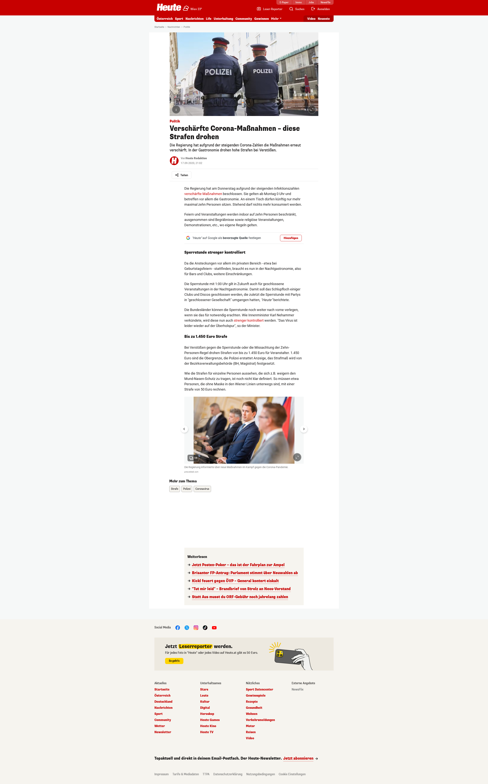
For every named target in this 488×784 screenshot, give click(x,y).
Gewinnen (261, 19)
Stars (204, 689)
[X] (187, 628)
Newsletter (162, 732)
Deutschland (163, 702)
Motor (250, 726)
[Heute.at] (169, 7)
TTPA (206, 774)
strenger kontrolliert (249, 320)
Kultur (204, 702)
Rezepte (252, 702)
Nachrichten (174, 27)
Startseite (159, 27)
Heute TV (207, 732)
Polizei (186, 489)
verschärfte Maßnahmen (203, 194)
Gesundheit (254, 708)
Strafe (174, 489)
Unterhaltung (223, 19)
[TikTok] (205, 628)
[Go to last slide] (184, 429)
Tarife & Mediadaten (186, 774)
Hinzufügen (291, 238)
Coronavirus (202, 489)
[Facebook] (177, 628)
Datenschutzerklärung (227, 774)
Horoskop (207, 714)
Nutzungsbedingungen (260, 774)
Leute (204, 696)
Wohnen (251, 714)
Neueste (324, 19)
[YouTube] (214, 628)
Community (243, 19)
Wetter (159, 726)
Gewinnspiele (256, 696)
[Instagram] (196, 628)
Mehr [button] (275, 19)
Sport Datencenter (259, 689)
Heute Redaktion (196, 158)
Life (208, 19)
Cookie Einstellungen (292, 774)
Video (311, 19)
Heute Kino (208, 726)
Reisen (251, 732)
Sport (179, 19)
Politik (187, 27)
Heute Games (210, 720)
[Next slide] (303, 429)
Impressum (161, 774)
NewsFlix (297, 689)
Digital (205, 708)
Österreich (165, 19)
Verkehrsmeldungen (260, 720)
